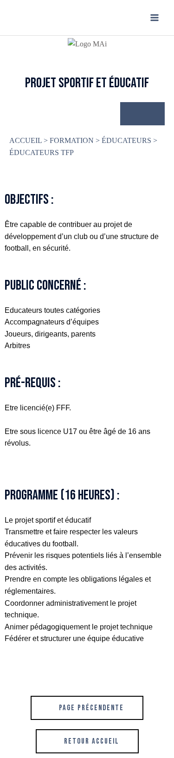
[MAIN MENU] (154, 17)
